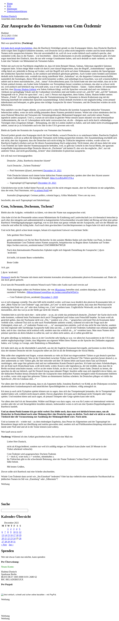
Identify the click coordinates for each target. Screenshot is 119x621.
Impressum (12, 9)
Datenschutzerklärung (17, 11)
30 (11, 541)
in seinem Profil (41, 190)
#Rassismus (60, 289)
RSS (9, 6)
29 (8, 541)
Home (10, 3)
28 (5, 541)
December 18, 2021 (47, 183)
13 (3, 535)
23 (11, 538)
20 (3, 538)
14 (5, 535)
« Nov (4, 544)
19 (20, 535)
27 (3, 541)
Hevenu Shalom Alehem (25, 89)
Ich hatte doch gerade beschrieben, (17, 48)
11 (17, 532)
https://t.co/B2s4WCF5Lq (62, 178)
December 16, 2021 (52, 170)
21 (5, 538)
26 (20, 538)
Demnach (5, 277)
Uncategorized (8, 38)
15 (8, 535)
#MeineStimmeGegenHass (39, 292)
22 (8, 538)
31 (14, 541)
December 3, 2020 (49, 297)
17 (14, 535)
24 (14, 538)
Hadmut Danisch (9, 16)
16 (11, 535)
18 (17, 535)
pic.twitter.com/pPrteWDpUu (65, 292)
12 (20, 532)
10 (14, 532)
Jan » (11, 544)
